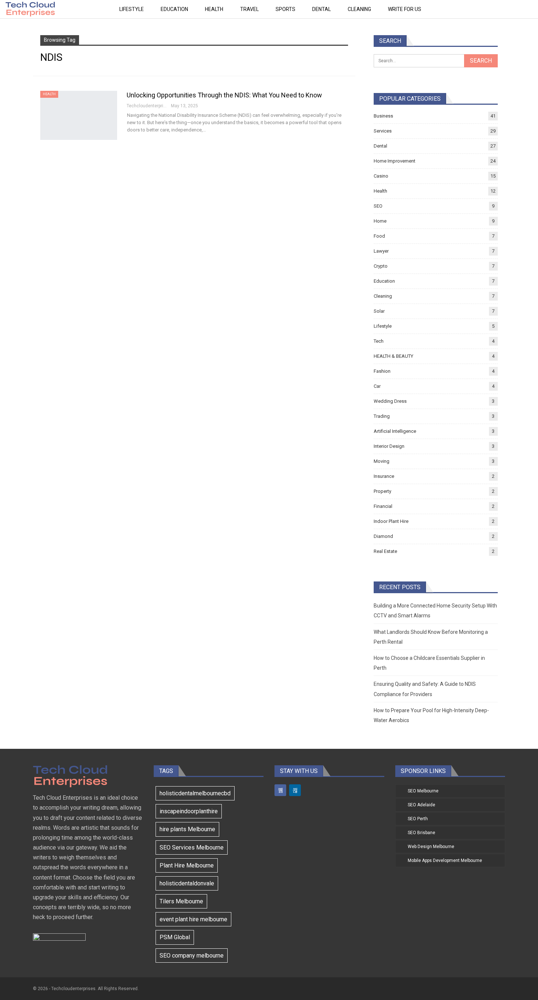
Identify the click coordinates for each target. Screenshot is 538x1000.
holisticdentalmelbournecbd (195, 793)
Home (380, 221)
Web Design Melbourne (431, 846)
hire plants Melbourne (187, 829)
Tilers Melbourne (181, 901)
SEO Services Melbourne (192, 847)
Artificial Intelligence (395, 431)
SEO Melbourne (423, 790)
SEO (378, 206)
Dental (321, 9)
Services (383, 131)
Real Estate (385, 551)
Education (174, 9)
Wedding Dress (390, 401)
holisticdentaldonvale (187, 883)
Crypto (381, 266)
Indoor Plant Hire (391, 521)
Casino (381, 176)
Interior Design (389, 446)
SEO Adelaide (421, 804)
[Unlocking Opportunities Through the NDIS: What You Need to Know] (78, 115)
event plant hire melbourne (193, 919)
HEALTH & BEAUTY (393, 356)
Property (382, 491)
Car (377, 386)
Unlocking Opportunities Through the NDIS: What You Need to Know (224, 95)
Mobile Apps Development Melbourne (445, 860)
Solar (379, 311)
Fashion (382, 371)
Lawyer (381, 251)
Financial (383, 506)
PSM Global (175, 937)
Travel (249, 9)
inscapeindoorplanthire (189, 811)
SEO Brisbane (421, 832)
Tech (379, 341)
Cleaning (359, 9)
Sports (285, 9)
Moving (381, 461)
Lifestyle (131, 9)
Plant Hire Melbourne (187, 865)
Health (214, 9)
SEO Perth (418, 818)
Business (383, 116)
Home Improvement (394, 161)
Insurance (384, 476)
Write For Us (404, 9)
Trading (382, 416)
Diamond (383, 536)
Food (379, 236)
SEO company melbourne (192, 955)
